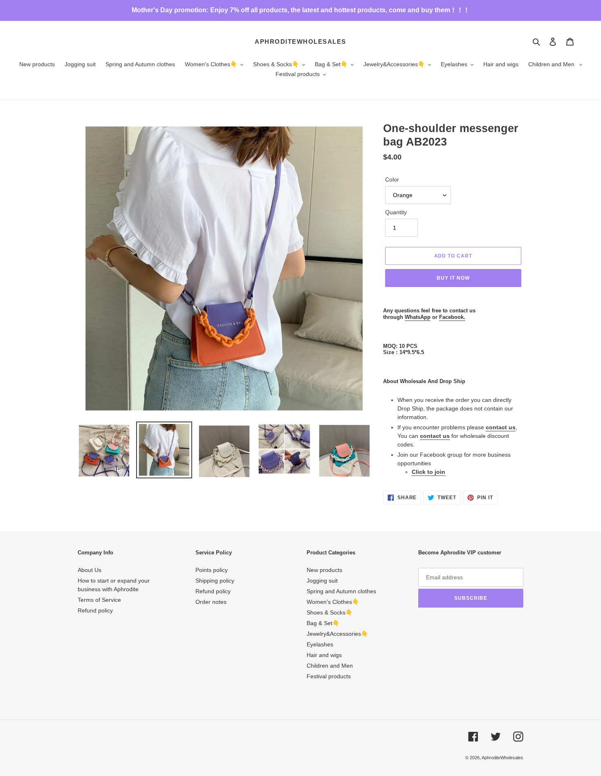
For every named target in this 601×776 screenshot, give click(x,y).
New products (324, 570)
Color (392, 179)
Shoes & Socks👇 (329, 612)
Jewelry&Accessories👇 (337, 633)
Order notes (210, 602)
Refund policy (95, 610)
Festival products (329, 676)
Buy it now (453, 278)
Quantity (396, 212)
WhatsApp (418, 317)
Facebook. (452, 317)
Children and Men (330, 665)
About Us (89, 570)
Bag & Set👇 (323, 623)
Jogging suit (322, 580)
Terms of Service (99, 600)
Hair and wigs (324, 655)
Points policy (211, 570)
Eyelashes (320, 644)
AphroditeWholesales (300, 41)
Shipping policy (214, 580)
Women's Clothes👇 (333, 602)
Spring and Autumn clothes (341, 591)
